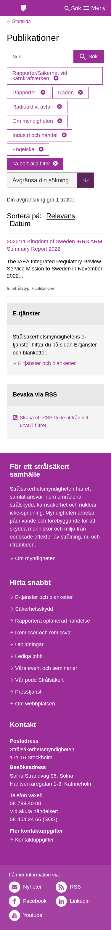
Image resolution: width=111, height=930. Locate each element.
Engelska (24, 149)
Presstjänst (28, 692)
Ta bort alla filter (31, 164)
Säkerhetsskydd (34, 609)
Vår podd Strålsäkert (39, 680)
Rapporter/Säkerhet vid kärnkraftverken (39, 75)
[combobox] (55, 56)
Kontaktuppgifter (34, 840)
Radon (66, 93)
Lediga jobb (29, 656)
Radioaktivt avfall (33, 107)
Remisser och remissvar (43, 633)
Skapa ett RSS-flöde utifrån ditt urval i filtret (54, 421)
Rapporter (25, 93)
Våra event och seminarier (46, 668)
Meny (98, 8)
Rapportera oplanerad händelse (52, 621)
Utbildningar (29, 644)
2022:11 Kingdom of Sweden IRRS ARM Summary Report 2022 (54, 245)
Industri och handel (35, 135)
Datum (20, 223)
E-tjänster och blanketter (47, 363)
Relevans (60, 216)
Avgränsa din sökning (40, 180)
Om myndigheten (33, 121)
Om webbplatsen (35, 704)
